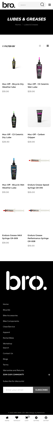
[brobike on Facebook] (4, 399)
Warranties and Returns (13, 370)
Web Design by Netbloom (35, 413)
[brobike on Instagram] (11, 399)
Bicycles (6, 310)
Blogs (5, 359)
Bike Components (11, 321)
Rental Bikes (8, 338)
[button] (8, 46)
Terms (5, 365)
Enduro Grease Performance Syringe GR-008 (38, 238)
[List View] (48, 45)
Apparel (6, 332)
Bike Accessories (10, 316)
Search (6, 348)
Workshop (7, 344)
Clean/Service (9, 327)
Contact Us (8, 353)
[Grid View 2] (41, 45)
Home (6, 304)
